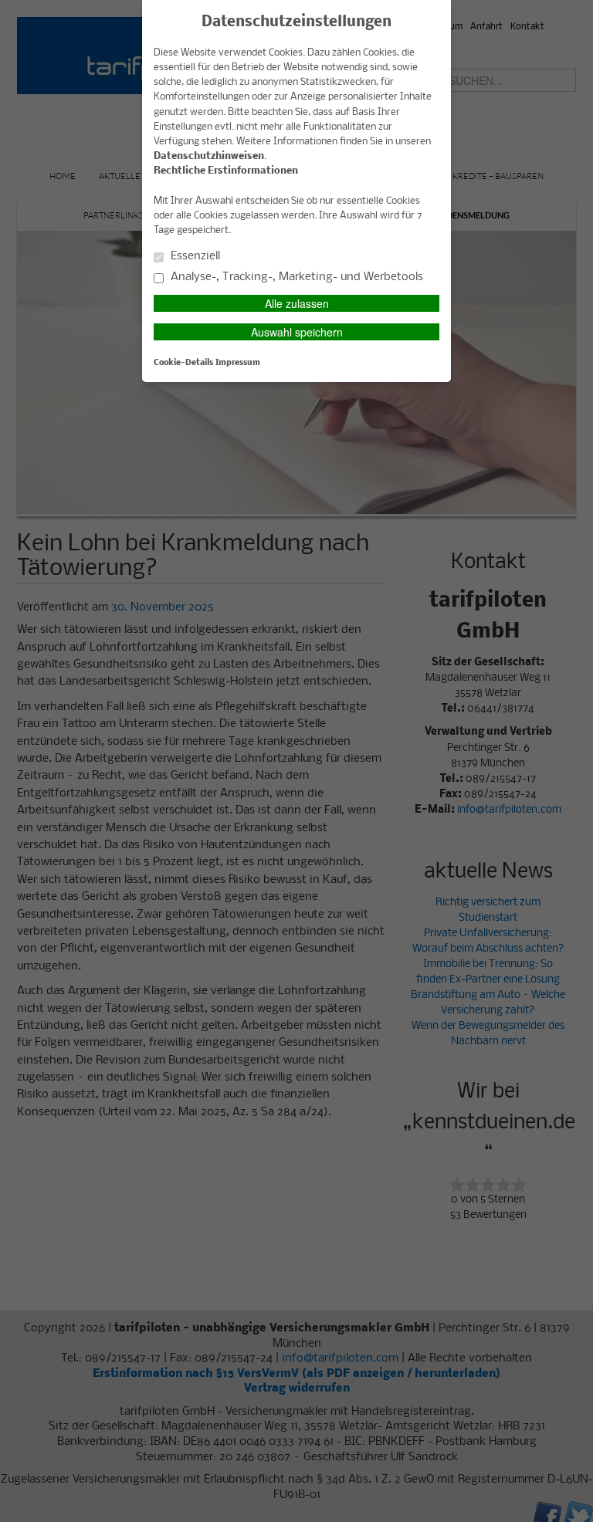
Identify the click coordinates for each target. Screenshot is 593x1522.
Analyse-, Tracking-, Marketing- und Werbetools (295, 277)
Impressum (237, 362)
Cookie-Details (183, 362)
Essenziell (194, 256)
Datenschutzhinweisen (209, 156)
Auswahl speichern (297, 332)
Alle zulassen (297, 303)
